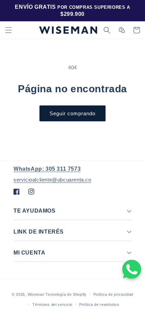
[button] (8, 30)
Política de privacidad (113, 294)
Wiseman (36, 294)
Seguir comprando (72, 113)
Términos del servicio (52, 304)
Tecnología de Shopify (66, 294)
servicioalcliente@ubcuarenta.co (52, 180)
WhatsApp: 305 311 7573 (47, 169)
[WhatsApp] (131, 269)
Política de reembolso (99, 304)
